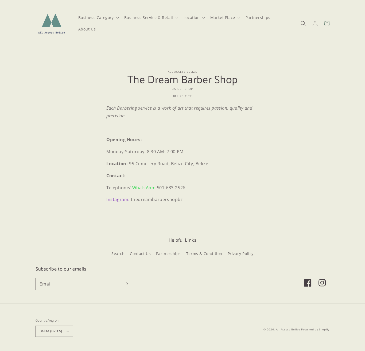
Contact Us (140, 253)
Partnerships (168, 253)
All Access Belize (288, 329)
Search (118, 253)
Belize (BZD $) (51, 331)
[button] (303, 23)
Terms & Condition (204, 253)
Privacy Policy (241, 253)
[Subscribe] (126, 284)
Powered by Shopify (315, 329)
